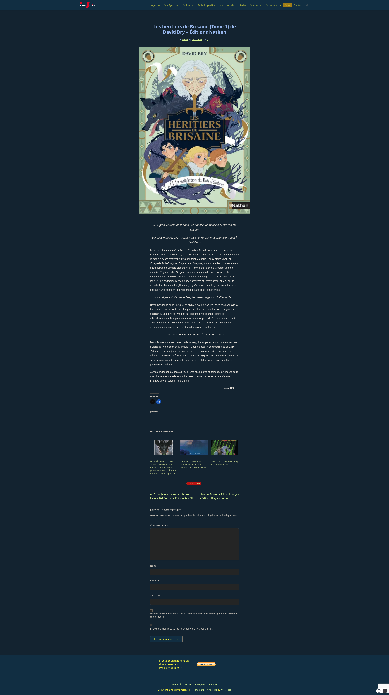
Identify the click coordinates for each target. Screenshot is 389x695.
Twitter (188, 684)
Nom (154, 565)
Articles (231, 5)
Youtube (213, 684)
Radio (242, 5)
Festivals (187, 5)
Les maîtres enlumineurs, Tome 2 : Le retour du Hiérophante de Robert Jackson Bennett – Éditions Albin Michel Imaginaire (163, 467)
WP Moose (212, 689)
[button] (306, 5)
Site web (155, 595)
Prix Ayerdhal (171, 5)
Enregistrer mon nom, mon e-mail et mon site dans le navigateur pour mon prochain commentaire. (193, 615)
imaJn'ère (199, 689)
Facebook (176, 684)
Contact (298, 5)
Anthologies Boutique (209, 5)
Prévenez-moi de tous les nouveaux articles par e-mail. (181, 628)
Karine (185, 39)
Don (287, 5)
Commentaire (159, 525)
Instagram (200, 684)
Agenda (155, 5)
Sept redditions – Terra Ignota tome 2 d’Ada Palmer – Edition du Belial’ (193, 464)
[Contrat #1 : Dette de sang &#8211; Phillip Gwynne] (224, 447)
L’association (272, 5)
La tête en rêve (194, 483)
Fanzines (254, 5)
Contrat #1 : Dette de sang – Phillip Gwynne (224, 463)
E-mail (154, 580)
